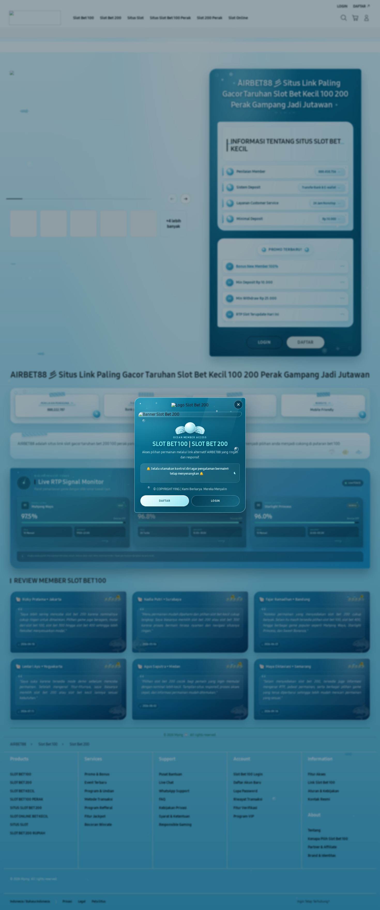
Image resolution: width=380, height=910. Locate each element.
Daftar (164, 501)
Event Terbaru (96, 782)
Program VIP (243, 816)
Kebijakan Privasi (173, 808)
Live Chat (166, 782)
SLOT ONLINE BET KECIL (29, 816)
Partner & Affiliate (322, 847)
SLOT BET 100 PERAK (26, 799)
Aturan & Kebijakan (323, 791)
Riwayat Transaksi (247, 799)
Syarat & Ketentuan (174, 816)
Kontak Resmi (319, 799)
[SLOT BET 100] (35, 18)
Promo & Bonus (97, 774)
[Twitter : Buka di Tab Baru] (347, 902)
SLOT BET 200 (21, 782)
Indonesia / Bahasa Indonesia (30, 901)
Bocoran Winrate (98, 824)
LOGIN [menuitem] (342, 6)
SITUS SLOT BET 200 (26, 808)
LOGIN (264, 342)
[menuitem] (83, 18)
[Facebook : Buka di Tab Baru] (336, 902)
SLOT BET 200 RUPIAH (27, 833)
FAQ (162, 799)
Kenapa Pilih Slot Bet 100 (328, 839)
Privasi (67, 901)
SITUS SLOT (19, 824)
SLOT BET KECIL (22, 791)
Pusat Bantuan (170, 774)
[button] (355, 17)
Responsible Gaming (175, 824)
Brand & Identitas (322, 855)
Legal (82, 901)
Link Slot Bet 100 (321, 782)
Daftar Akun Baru (247, 782)
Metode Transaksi (99, 799)
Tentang (314, 830)
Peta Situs (99, 901)
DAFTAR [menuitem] (359, 6)
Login (215, 501)
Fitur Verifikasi (245, 808)
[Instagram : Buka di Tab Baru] (357, 902)
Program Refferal (98, 808)
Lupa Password (245, 791)
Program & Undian (99, 791)
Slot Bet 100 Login (248, 774)
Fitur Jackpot (95, 816)
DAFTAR (306, 342)
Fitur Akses (316, 774)
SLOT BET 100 (20, 774)
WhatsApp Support (174, 791)
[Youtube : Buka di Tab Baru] (367, 902)
